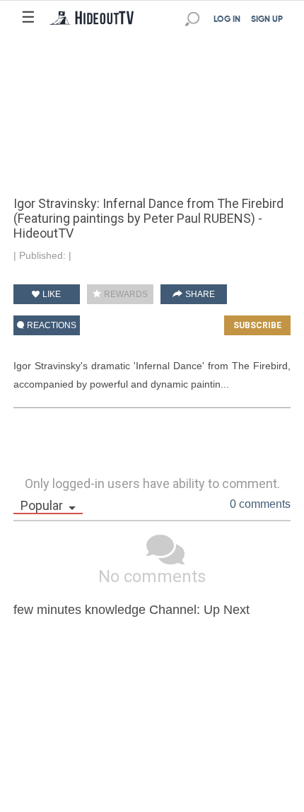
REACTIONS (50, 325)
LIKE (50, 294)
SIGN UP (267, 20)
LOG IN (227, 20)
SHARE (199, 294)
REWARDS (125, 294)
